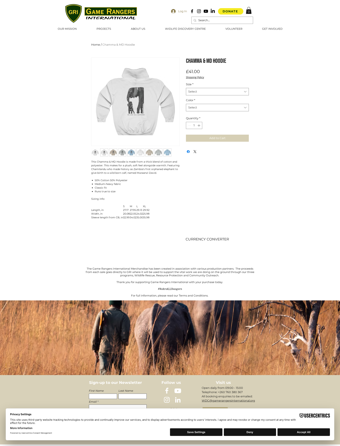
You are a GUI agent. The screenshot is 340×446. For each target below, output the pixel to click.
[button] (249, 10)
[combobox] (217, 91)
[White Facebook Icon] (167, 391)
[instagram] (167, 400)
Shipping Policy (195, 77)
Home (95, 44)
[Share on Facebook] (188, 151)
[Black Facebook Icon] (192, 11)
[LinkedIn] (212, 11)
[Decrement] (188, 125)
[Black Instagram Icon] (199, 11)
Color (190, 100)
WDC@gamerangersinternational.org (228, 400)
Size (189, 84)
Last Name (125, 390)
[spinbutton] (194, 125)
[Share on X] (195, 151)
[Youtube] (205, 11)
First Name (96, 390)
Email (93, 401)
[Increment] (199, 125)
